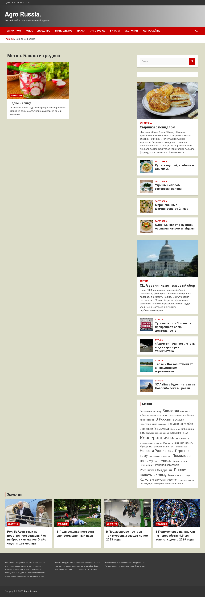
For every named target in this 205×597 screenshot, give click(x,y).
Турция (187, 475)
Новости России (153, 451)
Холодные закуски (153, 479)
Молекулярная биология (151, 443)
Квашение (175, 432)
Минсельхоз (63, 30)
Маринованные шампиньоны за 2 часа (171, 206)
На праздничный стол (161, 446)
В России (163, 419)
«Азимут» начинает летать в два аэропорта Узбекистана (175, 347)
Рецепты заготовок (167, 464)
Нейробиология (181, 447)
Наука (81, 30)
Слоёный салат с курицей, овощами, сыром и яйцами (175, 226)
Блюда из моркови (158, 415)
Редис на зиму (20, 103)
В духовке (178, 419)
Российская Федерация (156, 470)
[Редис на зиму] (38, 80)
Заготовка (97, 30)
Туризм (115, 30)
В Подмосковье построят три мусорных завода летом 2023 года (127, 535)
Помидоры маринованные (160, 456)
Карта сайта (151, 30)
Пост (156, 461)
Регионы (165, 461)
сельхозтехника (174, 483)
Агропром (14, 30)
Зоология (175, 429)
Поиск (192, 61)
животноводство (186, 480)
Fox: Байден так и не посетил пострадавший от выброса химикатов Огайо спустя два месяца (27, 537)
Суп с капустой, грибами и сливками (174, 167)
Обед (171, 451)
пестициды (146, 483)
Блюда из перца (177, 415)
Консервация (154, 438)
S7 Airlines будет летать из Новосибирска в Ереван (175, 386)
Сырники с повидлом (157, 127)
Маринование (179, 438)
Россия (181, 469)
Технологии (175, 475)
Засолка (161, 428)
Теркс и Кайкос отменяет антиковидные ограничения (174, 367)
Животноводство (38, 30)
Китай (185, 433)
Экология (131, 30)
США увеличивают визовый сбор (167, 285)
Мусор (144, 446)
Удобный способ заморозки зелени (168, 187)
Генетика (162, 424)
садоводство (159, 484)
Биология (171, 411)
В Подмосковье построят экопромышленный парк (75, 533)
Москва (166, 443)
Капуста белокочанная (157, 433)
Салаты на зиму (153, 475)
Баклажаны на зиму (150, 411)
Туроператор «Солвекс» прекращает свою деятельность (173, 326)
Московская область (182, 443)
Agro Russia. (23, 14)
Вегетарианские (148, 424)
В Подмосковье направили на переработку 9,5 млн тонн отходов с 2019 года (175, 535)
